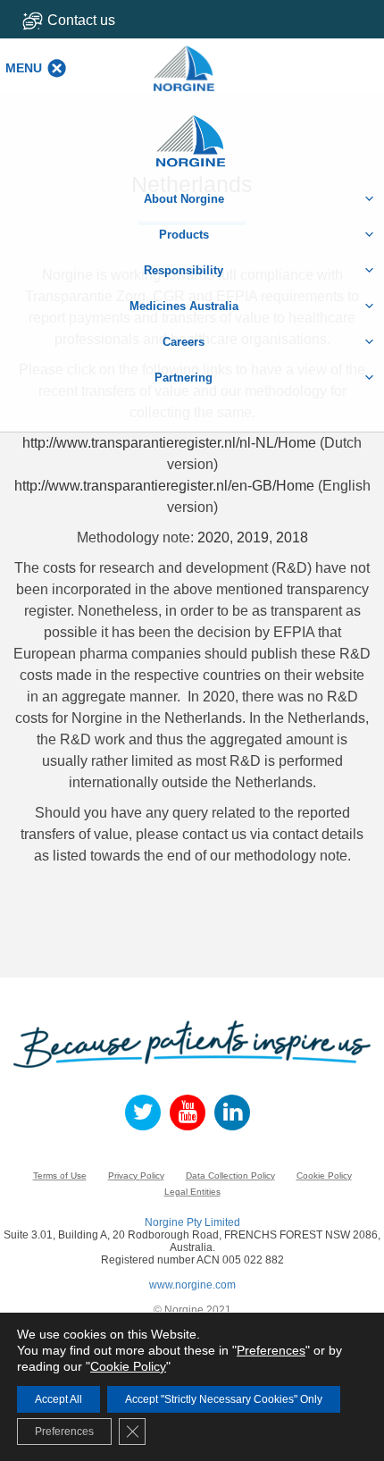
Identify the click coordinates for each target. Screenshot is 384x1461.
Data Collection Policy (230, 1175)
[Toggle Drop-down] (94, 20)
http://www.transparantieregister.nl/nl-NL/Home (169, 442)
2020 (213, 537)
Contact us (81, 20)
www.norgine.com (192, 1285)
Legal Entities (192, 1192)
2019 (253, 537)
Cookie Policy (324, 1175)
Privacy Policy (136, 1175)
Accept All (58, 1399)
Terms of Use (60, 1175)
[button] (23, 68)
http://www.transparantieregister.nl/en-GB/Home (164, 485)
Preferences (271, 1350)
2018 (292, 537)
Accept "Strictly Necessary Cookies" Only (223, 1399)
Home (192, 132)
